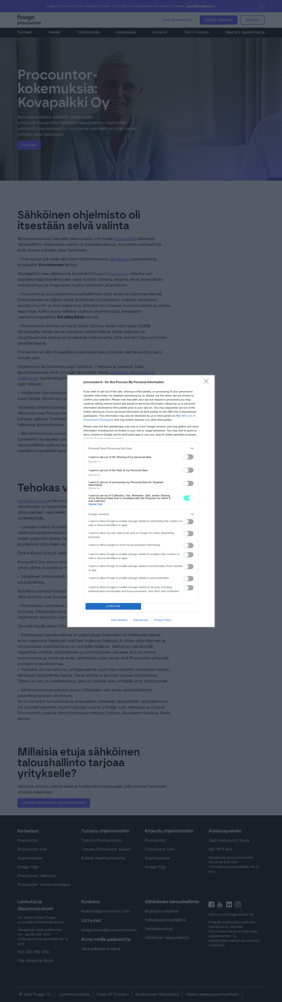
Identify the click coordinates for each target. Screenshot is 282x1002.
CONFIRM (113, 606)
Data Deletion (119, 619)
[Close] (207, 382)
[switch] (189, 456)
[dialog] (141, 501)
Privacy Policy (162, 619)
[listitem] (141, 448)
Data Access (141, 619)
